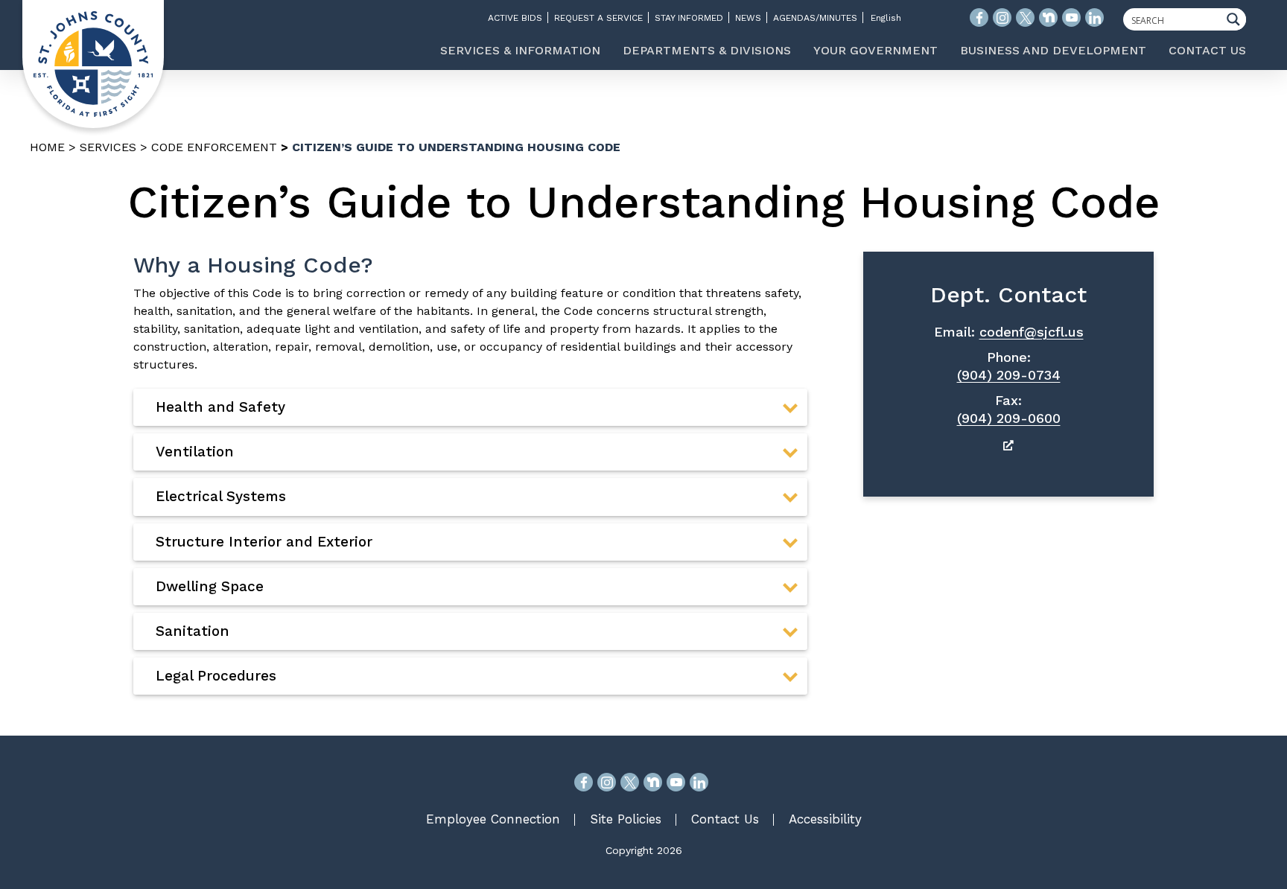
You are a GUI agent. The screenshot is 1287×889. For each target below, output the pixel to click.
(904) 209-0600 (1009, 418)
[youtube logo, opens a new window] (1071, 17)
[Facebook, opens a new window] (583, 782)
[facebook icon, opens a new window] (979, 17)
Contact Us (725, 819)
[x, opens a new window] (629, 782)
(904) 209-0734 (1009, 375)
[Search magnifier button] (1237, 19)
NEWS (748, 18)
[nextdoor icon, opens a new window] (1048, 17)
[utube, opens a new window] (676, 782)
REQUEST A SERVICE (598, 18)
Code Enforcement (214, 147)
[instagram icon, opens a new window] (1002, 17)
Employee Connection (493, 819)
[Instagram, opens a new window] (606, 782)
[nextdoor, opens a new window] (653, 782)
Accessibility (825, 819)
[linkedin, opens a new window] (699, 782)
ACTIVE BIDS (515, 18)
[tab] (470, 407)
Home (47, 147)
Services (108, 147)
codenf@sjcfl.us (1031, 332)
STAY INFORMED (689, 18)
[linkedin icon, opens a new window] (1094, 17)
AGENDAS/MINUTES (815, 18)
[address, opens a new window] (1008, 445)
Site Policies (625, 819)
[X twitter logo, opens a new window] (1025, 17)
